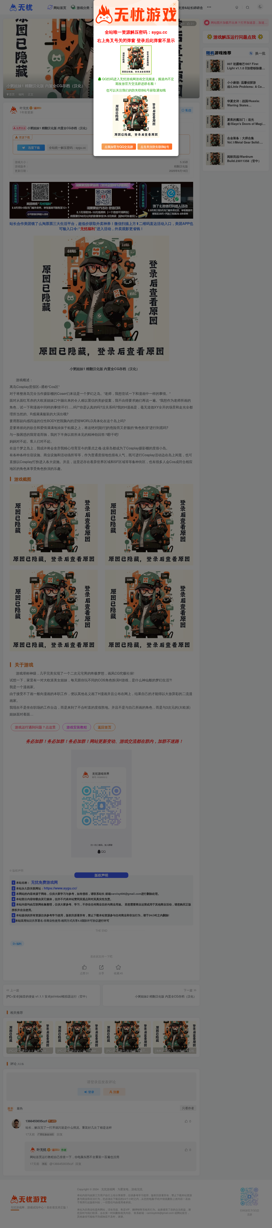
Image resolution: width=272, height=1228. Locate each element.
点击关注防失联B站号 (154, 147)
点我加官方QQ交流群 (119, 147)
